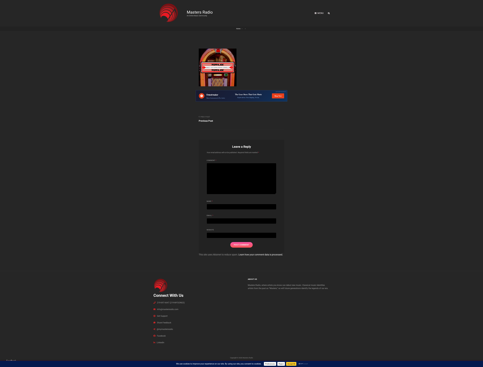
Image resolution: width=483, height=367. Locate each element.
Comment (211, 160)
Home (238, 29)
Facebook (161, 336)
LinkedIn (160, 342)
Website (210, 230)
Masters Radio (200, 12)
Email (210, 215)
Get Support (162, 316)
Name (210, 201)
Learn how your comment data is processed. (260, 254)
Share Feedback (163, 322)
